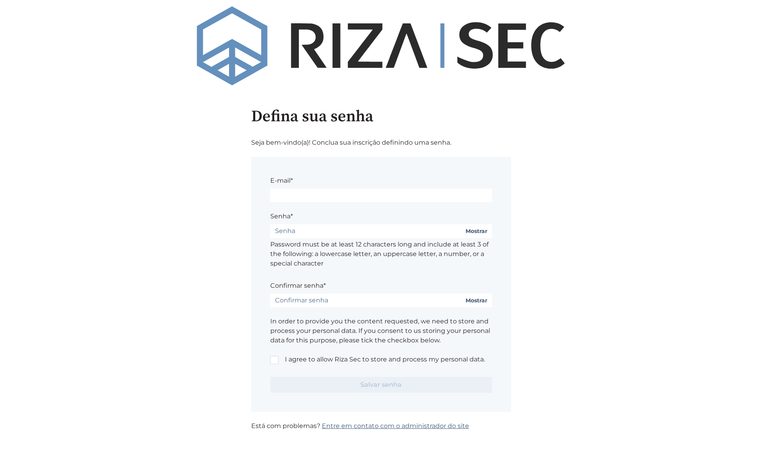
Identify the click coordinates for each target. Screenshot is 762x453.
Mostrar (476, 231)
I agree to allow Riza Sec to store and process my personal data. (385, 359)
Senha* (281, 216)
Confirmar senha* (298, 285)
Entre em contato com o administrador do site (395, 426)
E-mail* (281, 180)
